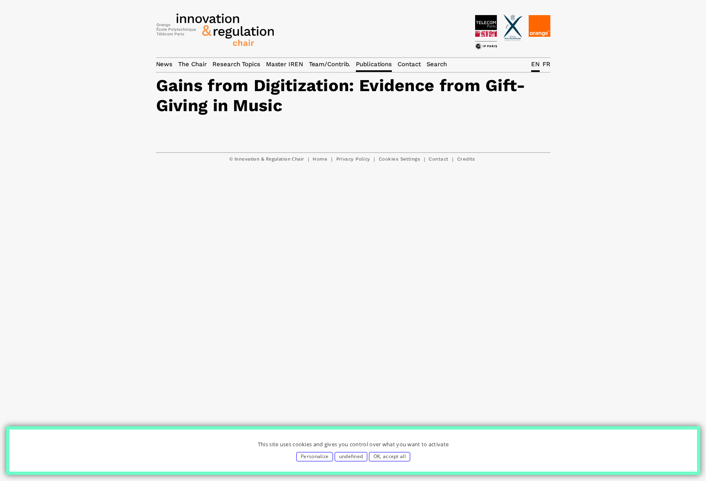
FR (546, 64)
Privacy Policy (353, 159)
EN (535, 64)
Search (437, 64)
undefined (351, 456)
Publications (374, 64)
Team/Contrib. (330, 64)
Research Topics (236, 64)
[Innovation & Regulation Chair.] (215, 31)
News (164, 64)
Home (320, 159)
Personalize (314, 456)
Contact (438, 159)
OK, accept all (389, 456)
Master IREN (284, 64)
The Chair (192, 64)
